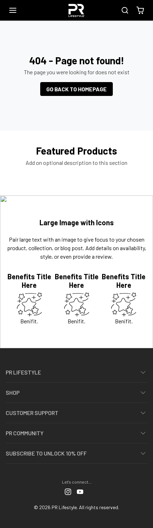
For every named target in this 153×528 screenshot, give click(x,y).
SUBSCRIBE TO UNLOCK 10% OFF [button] (46, 453)
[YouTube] (80, 491)
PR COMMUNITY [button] (24, 433)
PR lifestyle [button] (23, 372)
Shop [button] (13, 392)
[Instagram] (68, 491)
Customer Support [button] (32, 412)
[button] (20, 10)
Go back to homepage (76, 89)
